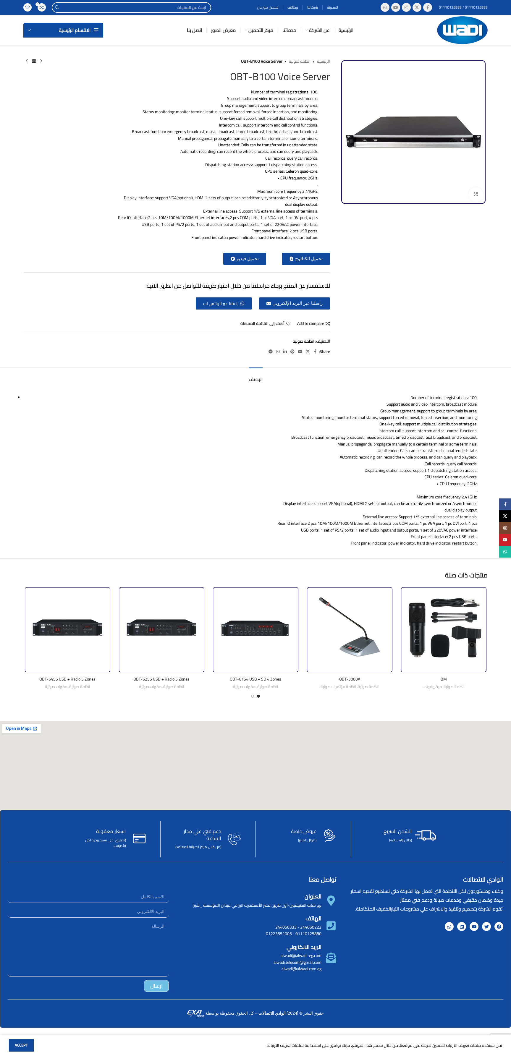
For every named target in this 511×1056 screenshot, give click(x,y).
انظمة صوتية (300, 61)
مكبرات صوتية (244, 686)
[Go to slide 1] (258, 696)
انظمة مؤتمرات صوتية (338, 686)
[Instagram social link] (406, 7)
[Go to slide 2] (252, 696)
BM (444, 679)
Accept (21, 1045)
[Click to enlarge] (475, 194)
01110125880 (308, 933)
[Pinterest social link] (292, 352)
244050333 (286, 927)
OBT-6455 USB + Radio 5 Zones (67, 679)
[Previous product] (41, 61)
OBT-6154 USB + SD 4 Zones (255, 679)
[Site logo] (462, 30)
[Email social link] (300, 352)
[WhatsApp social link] (385, 7)
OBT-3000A (349, 679)
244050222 (310, 927)
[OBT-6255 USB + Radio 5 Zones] (161, 630)
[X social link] (417, 7)
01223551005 (279, 933)
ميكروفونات (432, 686)
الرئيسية (323, 61)
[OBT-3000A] (349, 630)
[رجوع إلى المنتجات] (34, 61)
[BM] (444, 630)
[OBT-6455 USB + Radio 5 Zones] (67, 630)
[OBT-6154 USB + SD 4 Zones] (255, 630)
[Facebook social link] (427, 7)
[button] (244, 259)
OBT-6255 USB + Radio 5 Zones (161, 679)
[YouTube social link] (395, 7)
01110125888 (476, 7)
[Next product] (26, 61)
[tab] (256, 376)
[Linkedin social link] (285, 352)
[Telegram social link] (270, 352)
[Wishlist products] (27, 7)
